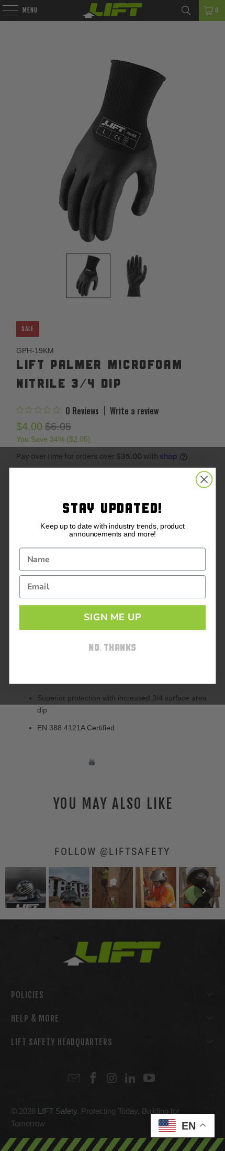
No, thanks (112, 648)
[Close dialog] (204, 479)
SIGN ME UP (113, 617)
